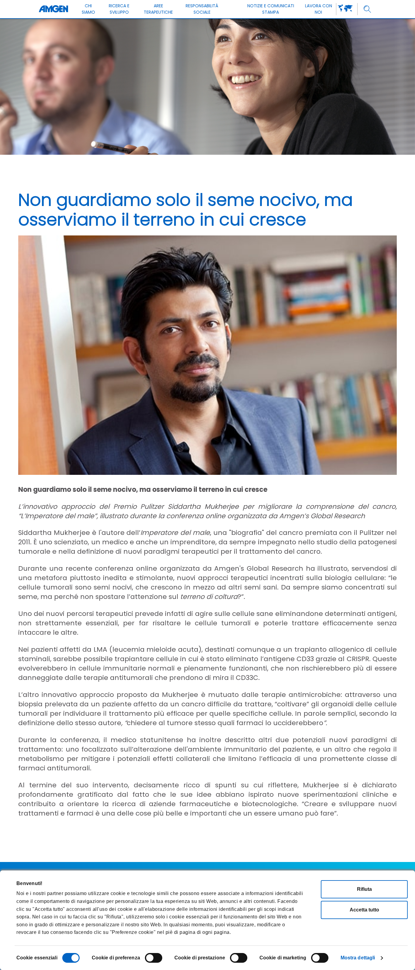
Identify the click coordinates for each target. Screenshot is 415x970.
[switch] (153, 958)
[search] (367, 9)
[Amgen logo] (53, 9)
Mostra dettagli (358, 957)
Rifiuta (364, 889)
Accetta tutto (364, 909)
